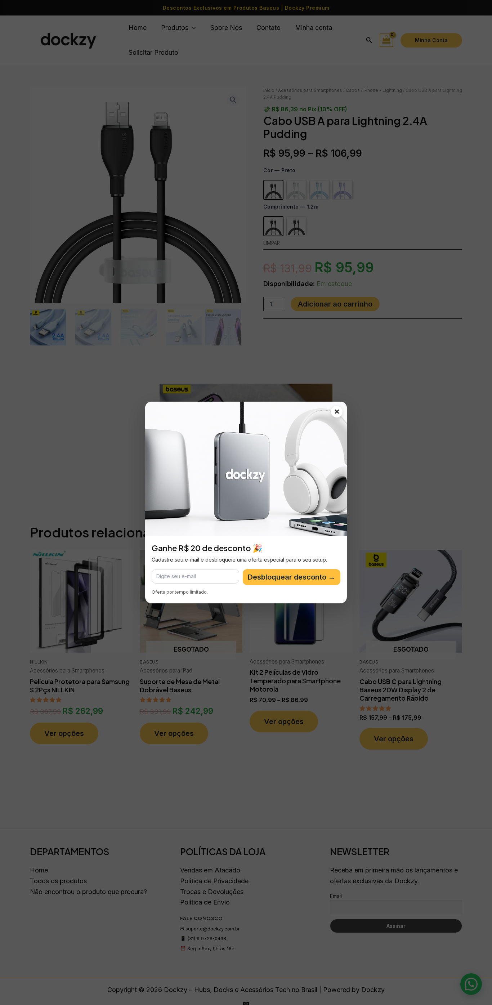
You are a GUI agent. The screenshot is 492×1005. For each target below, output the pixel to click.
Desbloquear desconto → (291, 577)
